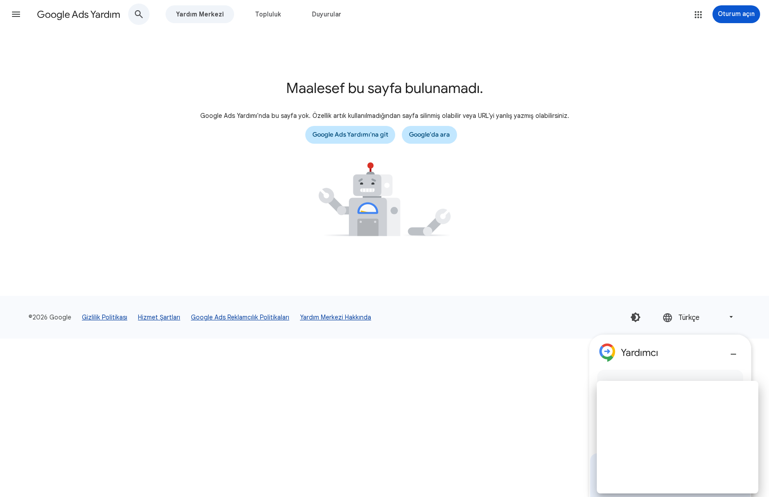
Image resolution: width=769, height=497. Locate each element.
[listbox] (699, 317)
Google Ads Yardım (78, 14)
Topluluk (268, 14)
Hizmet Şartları (159, 317)
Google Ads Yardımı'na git (350, 134)
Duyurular (326, 14)
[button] (16, 14)
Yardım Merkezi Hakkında (335, 317)
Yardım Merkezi (200, 14)
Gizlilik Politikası (104, 317)
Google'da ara (429, 134)
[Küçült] (733, 350)
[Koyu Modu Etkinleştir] (635, 317)
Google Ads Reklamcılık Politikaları (240, 317)
